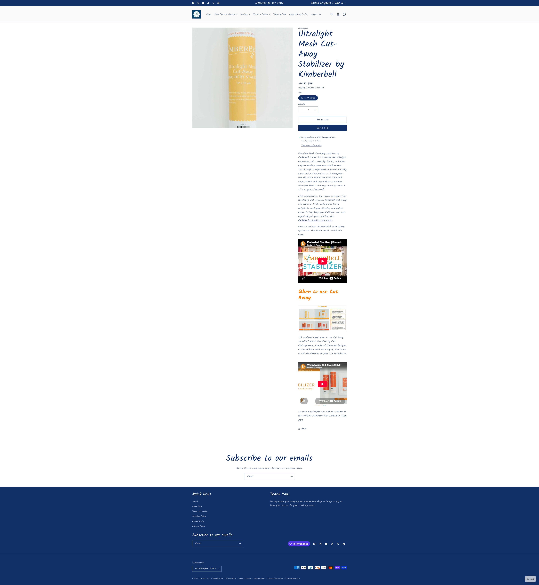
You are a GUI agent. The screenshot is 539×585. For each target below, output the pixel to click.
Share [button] (303, 428)
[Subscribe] (291, 476)
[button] (226, 14)
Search (195, 501)
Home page (197, 506)
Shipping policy (259, 578)
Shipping (301, 87)
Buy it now (322, 128)
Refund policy (218, 578)
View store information (311, 145)
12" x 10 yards (308, 97)
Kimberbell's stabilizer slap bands (315, 220)
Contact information (275, 578)
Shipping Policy (199, 516)
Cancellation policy (293, 578)
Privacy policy (231, 578)
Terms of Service (199, 511)
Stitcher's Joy (204, 578)
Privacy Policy (198, 526)
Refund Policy (198, 521)
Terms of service (244, 578)
